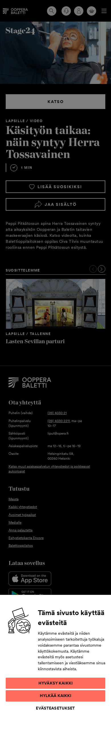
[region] (55, 666)
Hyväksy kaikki (55, 683)
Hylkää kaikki (55, 695)
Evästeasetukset (55, 708)
